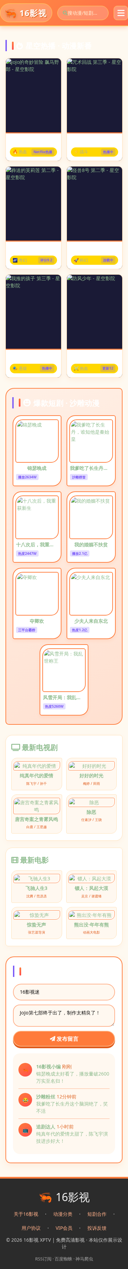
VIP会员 (64, 1228)
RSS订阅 (43, 1259)
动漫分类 (62, 1214)
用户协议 (31, 1228)
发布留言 (67, 1038)
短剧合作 (96, 1214)
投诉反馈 (96, 1228)
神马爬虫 (84, 1259)
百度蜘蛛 (63, 1259)
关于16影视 (26, 1214)
